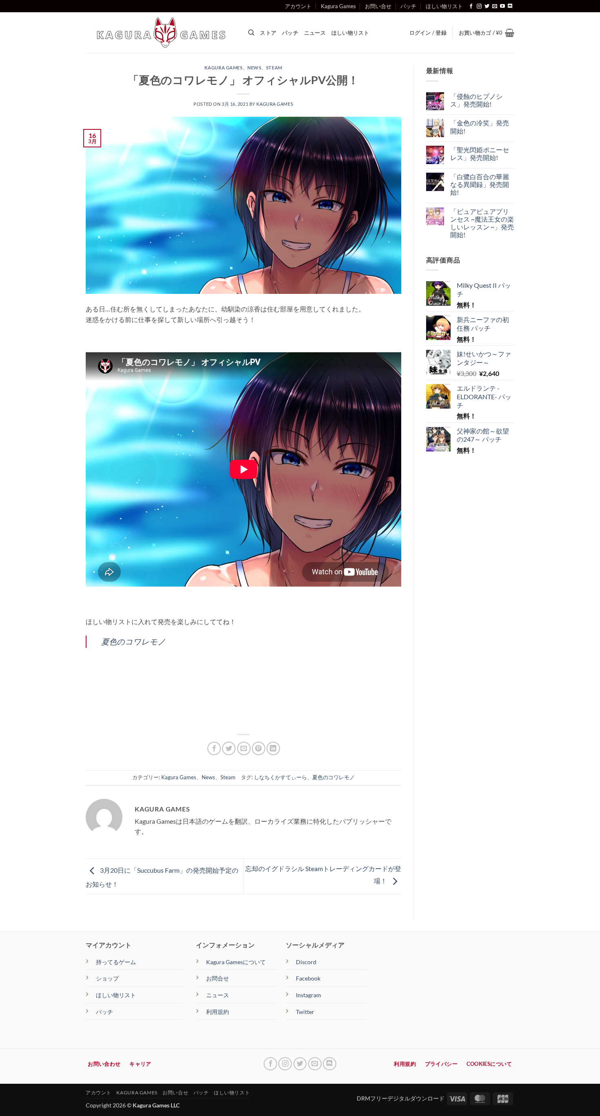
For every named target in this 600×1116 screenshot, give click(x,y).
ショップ (107, 978)
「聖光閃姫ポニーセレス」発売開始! (479, 153)
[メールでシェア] (244, 748)
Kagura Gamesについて (236, 961)
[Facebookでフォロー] (471, 6)
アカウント (298, 6)
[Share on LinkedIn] (273, 748)
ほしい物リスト (444, 6)
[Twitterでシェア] (229, 748)
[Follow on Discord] (510, 6)
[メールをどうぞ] (494, 6)
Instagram (308, 995)
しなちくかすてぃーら (280, 777)
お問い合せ (378, 6)
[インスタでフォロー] (479, 6)
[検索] (251, 32)
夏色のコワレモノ (133, 641)
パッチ (408, 6)
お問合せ (217, 978)
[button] (486, 33)
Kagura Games (338, 6)
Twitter (305, 1011)
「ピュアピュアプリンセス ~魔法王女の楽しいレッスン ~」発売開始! (482, 223)
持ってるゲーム (116, 961)
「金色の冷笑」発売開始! (479, 126)
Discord (306, 961)
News (254, 67)
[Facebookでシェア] (214, 748)
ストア (268, 32)
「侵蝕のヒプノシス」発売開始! (476, 100)
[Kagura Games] (161, 33)
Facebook (308, 978)
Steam (274, 67)
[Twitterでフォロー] (486, 6)
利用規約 (217, 1011)
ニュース (315, 32)
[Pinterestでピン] (258, 748)
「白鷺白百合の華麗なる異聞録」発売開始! (479, 184)
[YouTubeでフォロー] (502, 6)
